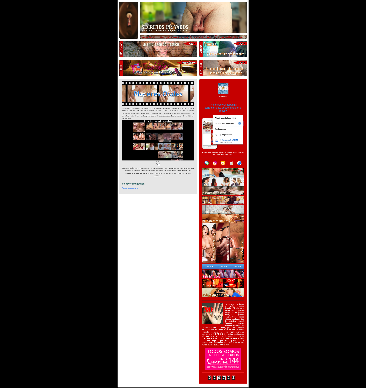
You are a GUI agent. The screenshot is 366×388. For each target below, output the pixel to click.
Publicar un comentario (130, 188)
